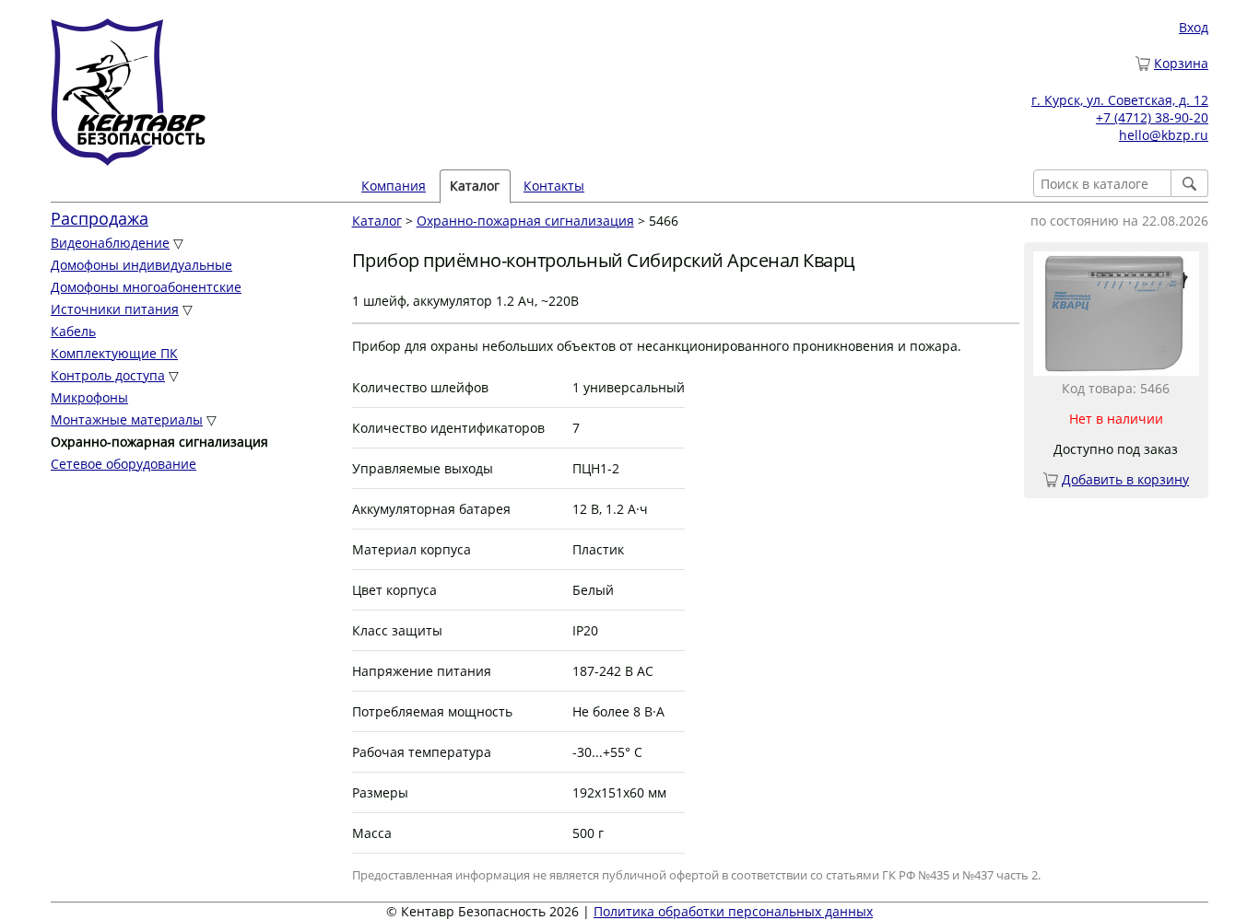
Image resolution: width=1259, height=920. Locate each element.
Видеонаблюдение (110, 242)
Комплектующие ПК (114, 353)
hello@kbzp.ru (1163, 135)
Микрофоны (89, 397)
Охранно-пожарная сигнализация (525, 220)
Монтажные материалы (127, 419)
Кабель (73, 331)
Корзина (1181, 63)
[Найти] (1189, 183)
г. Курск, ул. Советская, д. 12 (1119, 100)
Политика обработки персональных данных (733, 911)
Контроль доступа (108, 375)
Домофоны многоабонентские (146, 287)
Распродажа (99, 218)
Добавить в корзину (1125, 479)
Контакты (554, 185)
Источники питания (115, 309)
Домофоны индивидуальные (141, 265)
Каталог (377, 220)
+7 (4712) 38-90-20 (1152, 117)
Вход (1193, 27)
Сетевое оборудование (123, 463)
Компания (393, 185)
